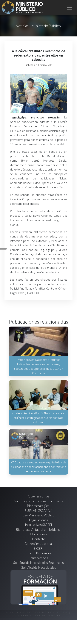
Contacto (38, 539)
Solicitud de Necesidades (38, 567)
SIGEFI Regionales (38, 553)
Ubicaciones (38, 534)
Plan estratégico (38, 506)
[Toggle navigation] (69, 8)
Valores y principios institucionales (38, 501)
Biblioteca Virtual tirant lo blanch (38, 529)
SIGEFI (38, 548)
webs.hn (54, 615)
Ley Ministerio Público (38, 515)
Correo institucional (38, 544)
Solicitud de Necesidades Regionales (38, 563)
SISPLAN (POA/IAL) (38, 511)
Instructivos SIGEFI (38, 525)
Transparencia (38, 558)
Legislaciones (38, 520)
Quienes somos (38, 496)
